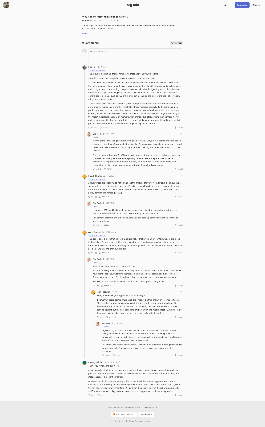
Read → (85, 33)
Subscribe (242, 5)
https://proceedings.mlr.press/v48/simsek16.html (125, 89)
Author (96, 137)
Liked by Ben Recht (98, 70)
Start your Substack (125, 414)
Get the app (146, 414)
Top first (178, 43)
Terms (137, 407)
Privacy (129, 407)
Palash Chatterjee (96, 175)
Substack (119, 421)
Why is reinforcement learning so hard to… (105, 16)
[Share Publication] (231, 5)
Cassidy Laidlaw (95, 362)
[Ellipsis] (181, 66)
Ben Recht (87, 20)
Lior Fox (92, 66)
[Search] (225, 5)
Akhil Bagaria (94, 231)
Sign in (256, 5)
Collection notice (149, 407)
